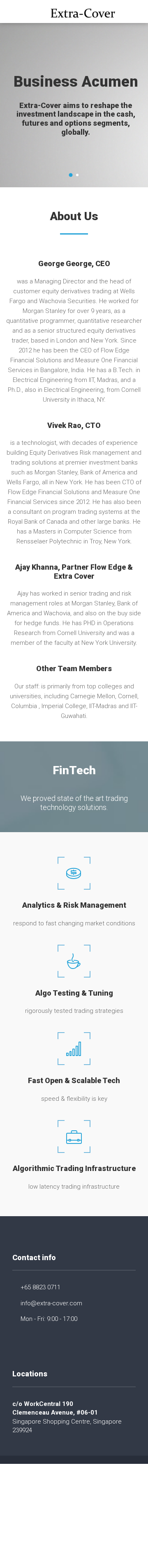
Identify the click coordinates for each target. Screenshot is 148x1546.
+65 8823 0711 (40, 1287)
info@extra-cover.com (51, 1303)
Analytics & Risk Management (74, 905)
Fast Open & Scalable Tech (74, 1080)
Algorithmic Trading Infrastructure (74, 1168)
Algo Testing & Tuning (74, 993)
